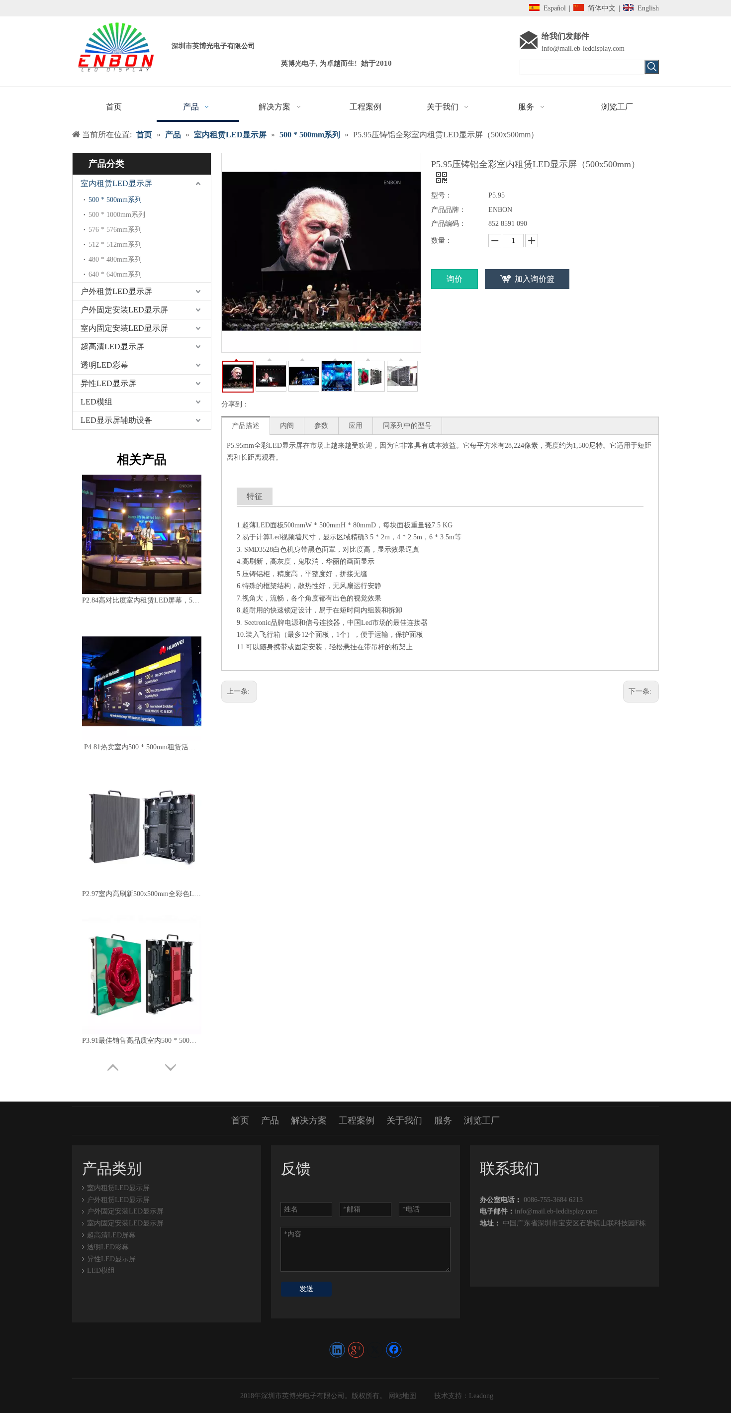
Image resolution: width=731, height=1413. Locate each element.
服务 (443, 1120)
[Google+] (356, 1350)
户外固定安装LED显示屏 (124, 309)
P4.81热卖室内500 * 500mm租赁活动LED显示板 (141, 747)
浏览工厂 (482, 1120)
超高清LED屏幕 (111, 1235)
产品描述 (246, 425)
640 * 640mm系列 (115, 274)
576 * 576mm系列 (115, 229)
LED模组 (96, 402)
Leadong (481, 1396)
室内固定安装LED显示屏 (124, 328)
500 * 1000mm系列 (117, 214)
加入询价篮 (534, 279)
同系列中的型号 (407, 425)
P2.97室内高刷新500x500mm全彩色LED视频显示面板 (141, 894)
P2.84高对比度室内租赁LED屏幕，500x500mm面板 (141, 600)
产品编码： (448, 223)
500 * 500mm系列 (115, 199)
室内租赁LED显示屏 (116, 183)
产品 (270, 1120)
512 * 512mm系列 (115, 244)
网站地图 (401, 1396)
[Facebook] (394, 1350)
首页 (240, 1120)
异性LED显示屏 (108, 383)
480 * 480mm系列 (115, 259)
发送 (306, 1289)
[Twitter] (375, 1350)
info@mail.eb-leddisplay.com (583, 48)
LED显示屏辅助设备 (116, 420)
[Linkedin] (337, 1350)
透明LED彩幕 (104, 365)
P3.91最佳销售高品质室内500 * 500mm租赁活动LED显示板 (141, 1040)
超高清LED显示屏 (112, 346)
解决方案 (309, 1120)
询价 (454, 279)
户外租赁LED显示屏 (116, 291)
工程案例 (356, 1120)
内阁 (287, 425)
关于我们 (404, 1120)
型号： (441, 195)
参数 (321, 425)
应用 (356, 425)
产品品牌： (448, 209)
